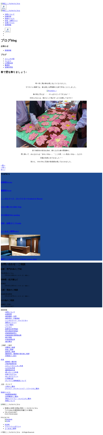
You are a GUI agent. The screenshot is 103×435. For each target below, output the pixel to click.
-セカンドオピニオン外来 (14, 366)
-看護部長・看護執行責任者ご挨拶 (17, 354)
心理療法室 (9, 63)
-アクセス (8, 327)
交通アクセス (9, 23)
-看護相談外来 (10, 370)
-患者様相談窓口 (11, 333)
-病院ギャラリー (11, 322)
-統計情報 (8, 337)
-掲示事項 (8, 341)
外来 (2, 359)
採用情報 (8, 25)
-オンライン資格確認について (15, 380)
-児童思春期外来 (11, 364)
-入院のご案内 (10, 386)
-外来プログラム (11, 374)
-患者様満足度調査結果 (13, 335)
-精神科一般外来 (11, 361)
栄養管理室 (9, 67)
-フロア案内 (9, 325)
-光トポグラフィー (11, 376)
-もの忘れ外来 (10, 368)
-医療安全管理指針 (11, 329)
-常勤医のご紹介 (11, 356)
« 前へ (3, 165)
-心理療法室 (9, 378)
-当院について (10, 312)
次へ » (3, 169)
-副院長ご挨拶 (10, 351)
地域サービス (9, 18)
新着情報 (8, 50)
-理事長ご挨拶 (10, 347)
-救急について (10, 401)
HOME (7, 424)
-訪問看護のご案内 (11, 396)
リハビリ (8, 61)
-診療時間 (8, 314)
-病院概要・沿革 (11, 316)
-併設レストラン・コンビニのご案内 (18, 398)
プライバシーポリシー (13, 426)
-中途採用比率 (10, 339)
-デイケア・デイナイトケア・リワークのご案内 (22, 388)
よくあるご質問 (10, 428)
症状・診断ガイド (11, 20)
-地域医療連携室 (11, 394)
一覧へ (3, 167)
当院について (9, 14)
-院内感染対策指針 (11, 331)
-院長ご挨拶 (9, 349)
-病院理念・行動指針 (12, 318)
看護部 (7, 65)
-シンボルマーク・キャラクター (16, 320)
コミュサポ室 (9, 59)
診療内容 (8, 16)
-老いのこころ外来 (11, 372)
